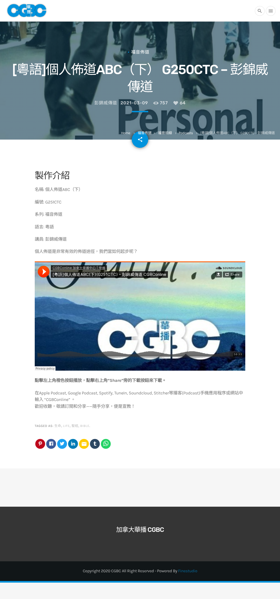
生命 (57, 426)
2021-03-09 (134, 102)
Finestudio (187, 570)
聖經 (74, 426)
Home (125, 133)
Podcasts (186, 133)
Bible (84, 426)
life (66, 426)
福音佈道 (145, 133)
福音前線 (165, 133)
